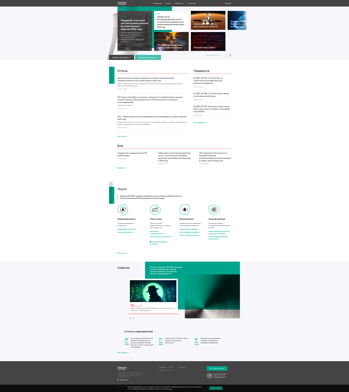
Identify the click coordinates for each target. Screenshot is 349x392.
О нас (170, 370)
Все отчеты (121, 136)
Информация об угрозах (126, 229)
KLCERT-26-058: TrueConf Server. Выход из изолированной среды (211, 94)
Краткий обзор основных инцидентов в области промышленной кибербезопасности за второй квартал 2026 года (145, 79)
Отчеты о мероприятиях (139, 331)
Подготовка (156, 219)
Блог (120, 145)
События (123, 267)
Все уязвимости (199, 122)
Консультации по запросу (189, 235)
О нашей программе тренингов (158, 243)
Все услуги (121, 253)
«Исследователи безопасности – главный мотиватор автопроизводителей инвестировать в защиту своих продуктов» (215, 157)
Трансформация (216, 219)
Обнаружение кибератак (188, 229)
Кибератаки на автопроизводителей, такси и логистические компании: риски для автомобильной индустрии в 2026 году (174, 157)
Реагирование (186, 219)
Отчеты (122, 70)
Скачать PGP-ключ (218, 368)
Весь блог (121, 168)
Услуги (168, 3)
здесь (170, 389)
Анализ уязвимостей (125, 232)
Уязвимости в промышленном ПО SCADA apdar (132, 154)
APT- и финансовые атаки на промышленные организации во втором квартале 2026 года (152, 117)
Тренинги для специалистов (160, 237)
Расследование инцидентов (189, 232)
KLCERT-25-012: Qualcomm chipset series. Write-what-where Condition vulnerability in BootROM (211, 109)
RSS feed (123, 380)
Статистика (191, 3)
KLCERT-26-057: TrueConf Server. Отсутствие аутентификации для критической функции (208, 80)
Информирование (126, 219)
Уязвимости (179, 3)
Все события (122, 353)
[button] (230, 55)
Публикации (157, 3)
